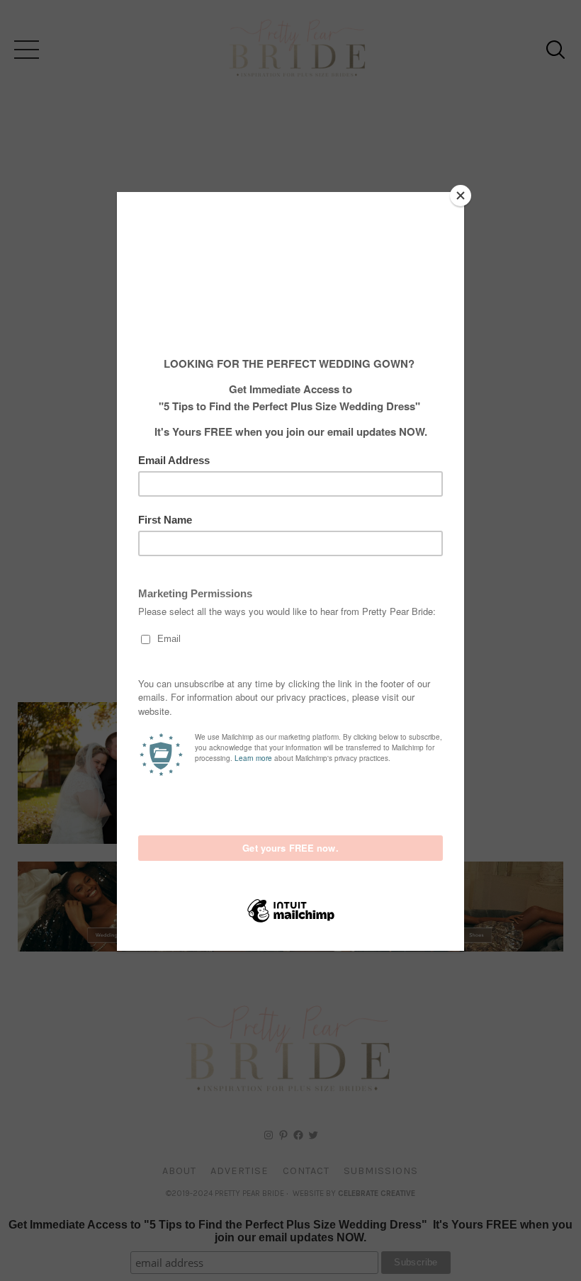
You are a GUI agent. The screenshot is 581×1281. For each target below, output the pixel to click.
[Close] (460, 195)
